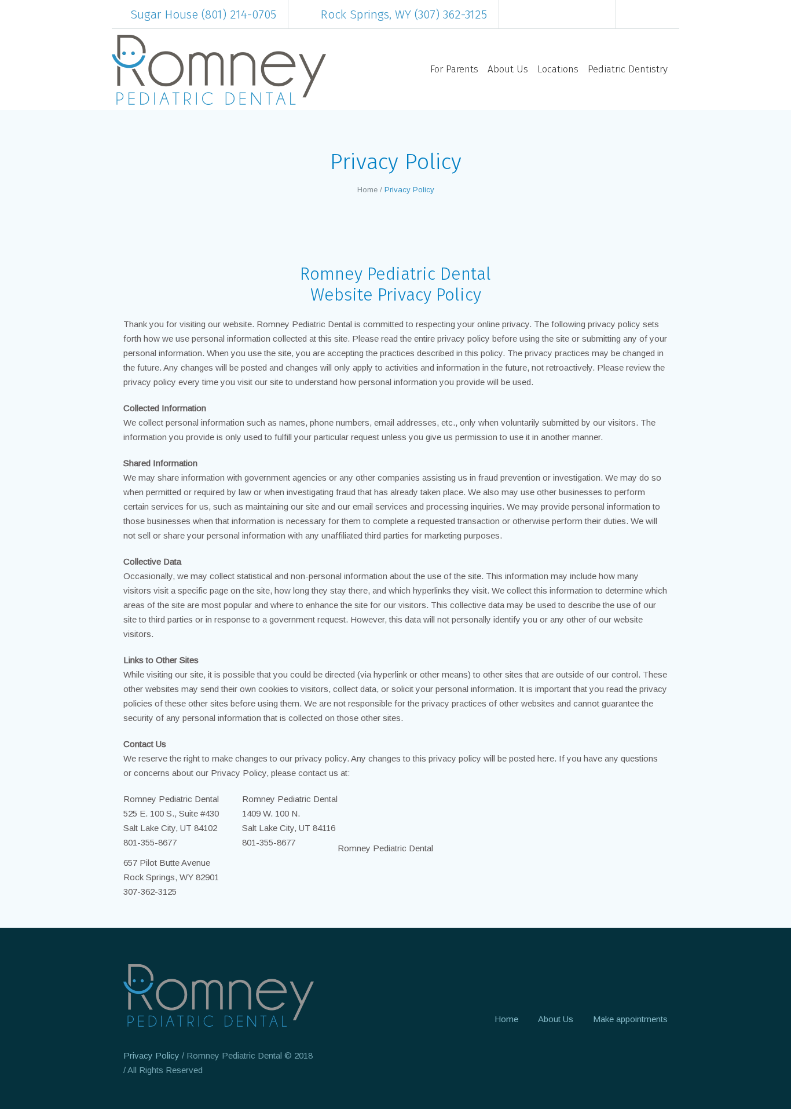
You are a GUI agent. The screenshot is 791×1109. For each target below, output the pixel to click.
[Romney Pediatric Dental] (218, 995)
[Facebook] (636, 14)
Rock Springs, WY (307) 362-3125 (403, 14)
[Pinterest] (671, 14)
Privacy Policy (151, 1055)
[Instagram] (654, 14)
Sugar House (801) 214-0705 (203, 14)
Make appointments (630, 1019)
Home (367, 189)
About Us (555, 1019)
